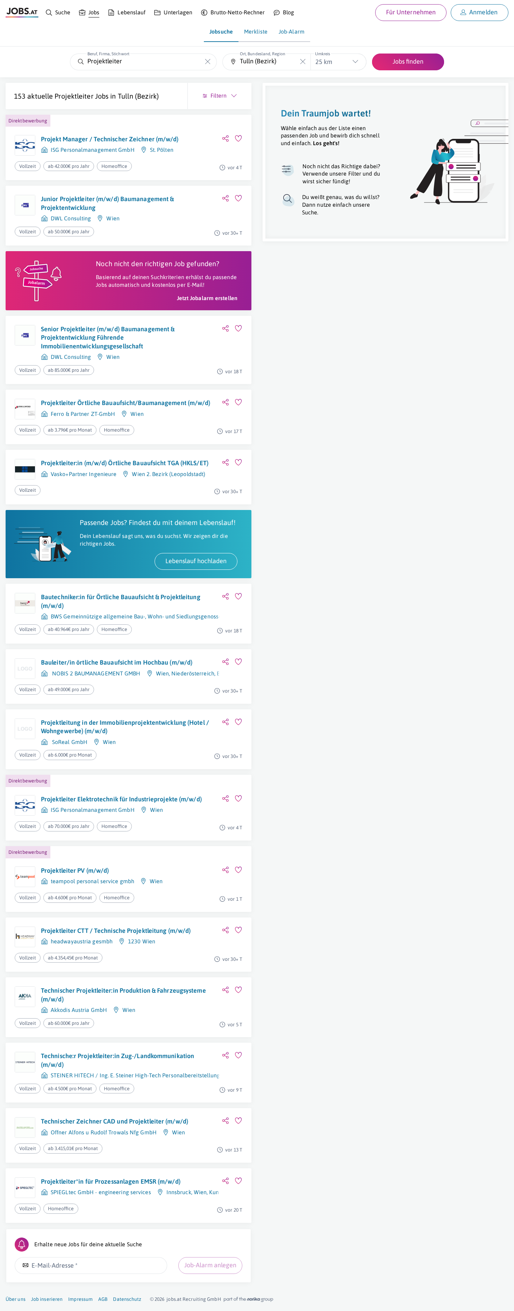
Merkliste (255, 31)
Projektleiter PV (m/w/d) (75, 870)
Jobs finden (408, 61)
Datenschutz (127, 1299)
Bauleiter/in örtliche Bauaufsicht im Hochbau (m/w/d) (116, 662)
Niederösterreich (192, 673)
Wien (112, 218)
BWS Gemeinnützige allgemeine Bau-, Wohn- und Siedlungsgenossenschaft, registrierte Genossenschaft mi (185, 616)
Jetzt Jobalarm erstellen (207, 298)
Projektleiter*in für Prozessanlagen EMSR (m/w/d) (110, 1181)
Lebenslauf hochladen (196, 561)
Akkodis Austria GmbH (79, 1010)
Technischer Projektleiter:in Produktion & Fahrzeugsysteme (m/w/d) (123, 994)
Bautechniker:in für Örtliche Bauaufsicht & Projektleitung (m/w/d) (120, 601)
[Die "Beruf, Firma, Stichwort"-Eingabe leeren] (207, 61)
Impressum (80, 1299)
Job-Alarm (292, 31)
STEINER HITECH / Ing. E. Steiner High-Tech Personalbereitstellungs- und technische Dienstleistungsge (180, 1075)
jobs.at (173, 1299)
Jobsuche (221, 31)
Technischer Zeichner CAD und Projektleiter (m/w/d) (114, 1121)
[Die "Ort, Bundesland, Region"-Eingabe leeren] (302, 61)
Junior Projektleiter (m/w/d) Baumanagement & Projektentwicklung (107, 203)
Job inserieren (47, 1299)
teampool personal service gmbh (92, 881)
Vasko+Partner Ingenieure (83, 474)
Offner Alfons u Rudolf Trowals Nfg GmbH (104, 1132)
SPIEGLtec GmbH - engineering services (101, 1192)
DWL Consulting (71, 218)
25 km (323, 61)
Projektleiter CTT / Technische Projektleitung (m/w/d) (116, 930)
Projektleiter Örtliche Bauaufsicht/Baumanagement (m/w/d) (125, 402)
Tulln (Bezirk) (138, 96)
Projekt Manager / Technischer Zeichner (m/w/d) (110, 139)
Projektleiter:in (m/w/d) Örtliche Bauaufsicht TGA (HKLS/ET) (124, 463)
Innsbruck (178, 1192)
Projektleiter (74, 96)
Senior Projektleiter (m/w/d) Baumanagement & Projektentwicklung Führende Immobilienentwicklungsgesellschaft (107, 337)
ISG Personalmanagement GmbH (93, 150)
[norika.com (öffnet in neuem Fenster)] (248, 1299)
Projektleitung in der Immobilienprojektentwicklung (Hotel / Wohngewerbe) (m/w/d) (125, 727)
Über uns (16, 1299)
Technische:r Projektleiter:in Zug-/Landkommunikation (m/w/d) (117, 1060)
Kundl (216, 1192)
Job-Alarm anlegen (210, 1265)
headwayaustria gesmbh (82, 941)
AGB (102, 1299)
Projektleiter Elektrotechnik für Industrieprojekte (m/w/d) (121, 799)
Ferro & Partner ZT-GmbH (83, 414)
